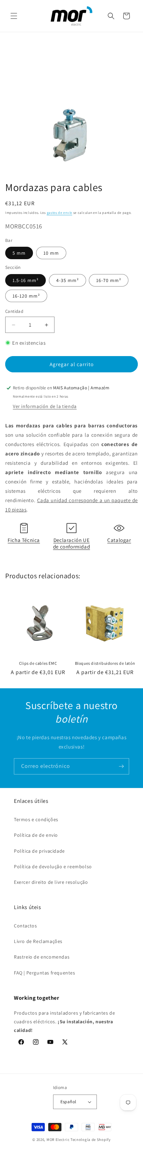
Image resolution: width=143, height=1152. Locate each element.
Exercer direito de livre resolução (51, 882)
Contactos (25, 926)
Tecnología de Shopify (90, 1139)
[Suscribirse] (121, 766)
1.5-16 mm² (25, 280)
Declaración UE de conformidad (71, 543)
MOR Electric (58, 1139)
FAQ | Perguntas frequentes (44, 973)
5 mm (19, 253)
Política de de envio (36, 835)
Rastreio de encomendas (41, 957)
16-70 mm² (108, 280)
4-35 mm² (67, 280)
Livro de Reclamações (38, 941)
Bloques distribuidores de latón (105, 663)
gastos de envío (60, 212)
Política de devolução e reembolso (53, 866)
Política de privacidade (39, 851)
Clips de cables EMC (38, 663)
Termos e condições (36, 819)
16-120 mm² (26, 296)
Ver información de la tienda (45, 406)
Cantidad (14, 311)
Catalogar (119, 540)
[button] (14, 16)
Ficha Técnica (24, 540)
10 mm (51, 253)
